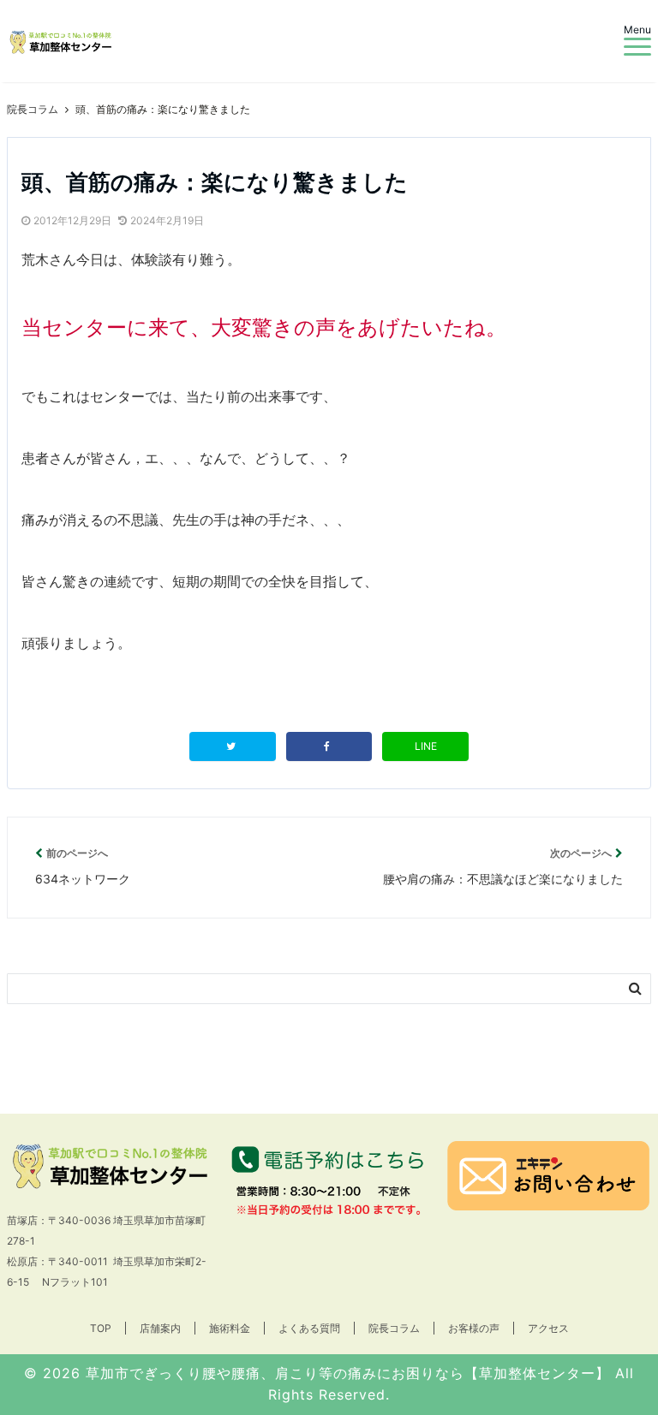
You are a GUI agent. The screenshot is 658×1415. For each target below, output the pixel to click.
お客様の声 (473, 1328)
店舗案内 (160, 1328)
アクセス (548, 1328)
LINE (426, 746)
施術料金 (229, 1328)
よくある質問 (309, 1328)
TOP (100, 1328)
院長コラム (394, 1328)
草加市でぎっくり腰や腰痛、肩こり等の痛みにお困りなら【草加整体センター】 (348, 1373)
